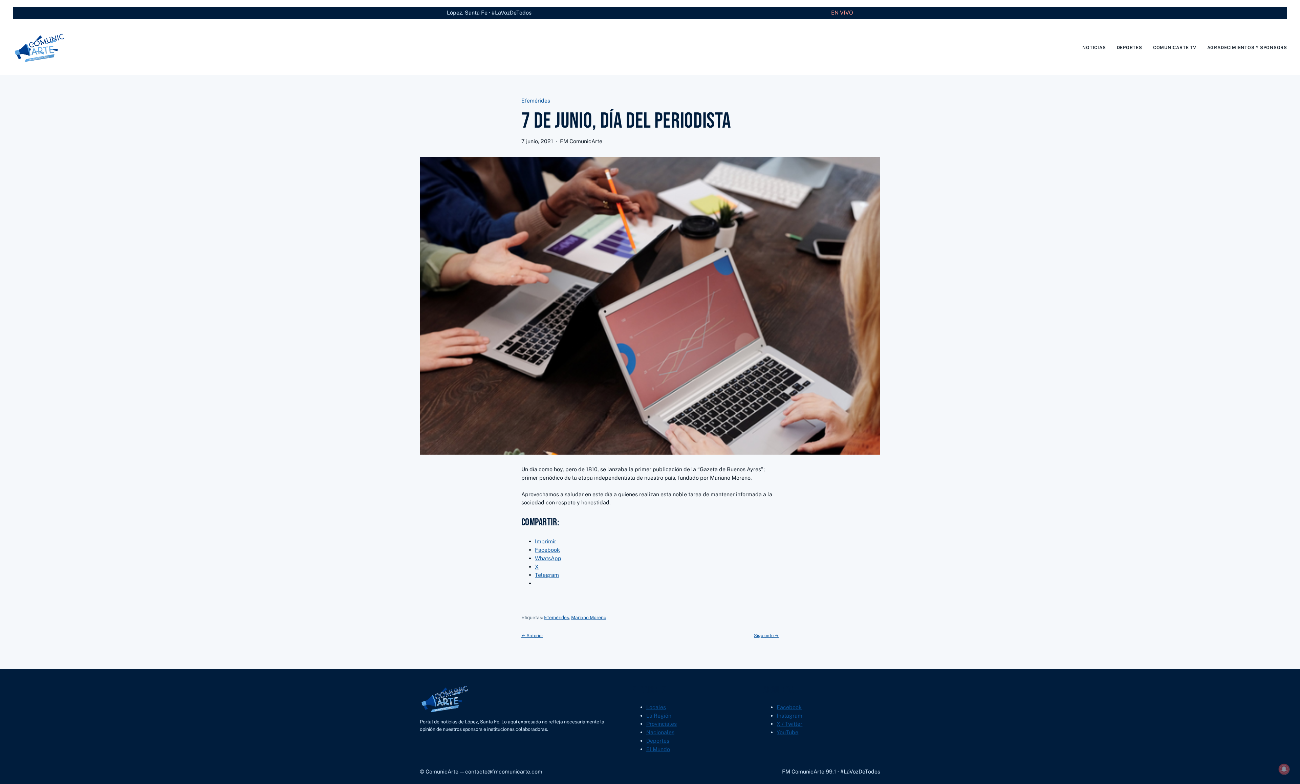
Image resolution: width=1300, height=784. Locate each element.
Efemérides (535, 100)
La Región (658, 716)
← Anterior (532, 635)
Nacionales (660, 732)
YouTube (787, 732)
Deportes (657, 741)
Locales (656, 707)
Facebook (789, 707)
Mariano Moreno (588, 617)
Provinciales (661, 724)
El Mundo (658, 749)
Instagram (789, 716)
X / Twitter (789, 724)
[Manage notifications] (1284, 769)
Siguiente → (766, 635)
